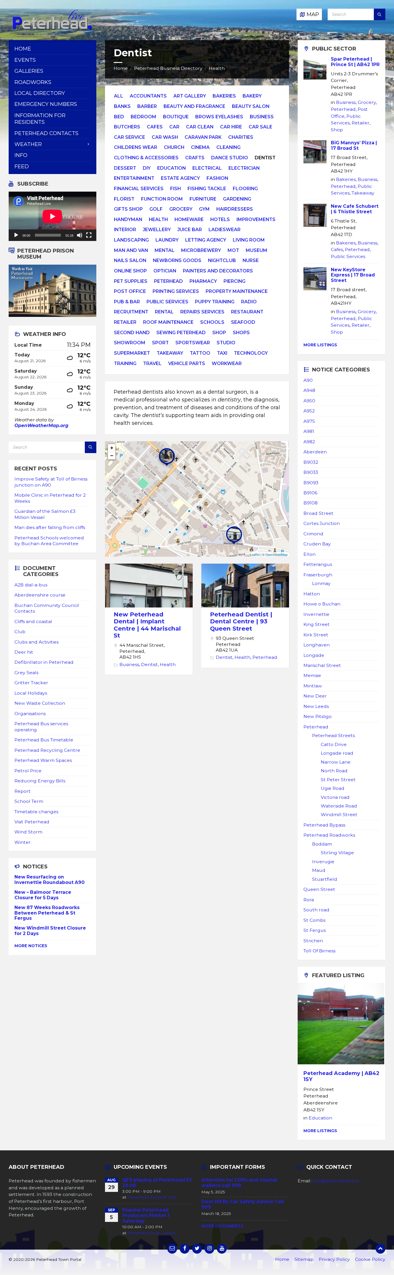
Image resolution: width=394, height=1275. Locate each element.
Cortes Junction (321, 523)
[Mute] (79, 235)
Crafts (194, 157)
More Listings (320, 345)
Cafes (155, 127)
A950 (309, 400)
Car (174, 127)
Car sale (260, 127)
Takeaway (170, 353)
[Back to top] (380, 1249)
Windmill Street (339, 814)
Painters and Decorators (218, 271)
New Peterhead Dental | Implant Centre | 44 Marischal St (147, 625)
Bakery (252, 96)
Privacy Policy (334, 1259)
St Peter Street (338, 779)
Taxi (222, 353)
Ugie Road (332, 788)
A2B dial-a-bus (30, 585)
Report (22, 791)
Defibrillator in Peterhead (44, 662)
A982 (309, 441)
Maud (318, 870)
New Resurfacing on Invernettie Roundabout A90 (49, 879)
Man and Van (131, 250)
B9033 (310, 472)
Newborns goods (177, 260)
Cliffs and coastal (33, 621)
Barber (147, 106)
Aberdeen (315, 452)
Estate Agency (180, 178)
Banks (122, 106)
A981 (308, 431)
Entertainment (134, 178)
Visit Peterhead (31, 822)
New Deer (315, 696)
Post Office (130, 291)
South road (316, 910)
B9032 (310, 462)
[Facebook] (185, 1249)
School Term (28, 801)
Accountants (148, 96)
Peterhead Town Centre (151, 1233)
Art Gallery (189, 96)
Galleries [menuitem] (28, 71)
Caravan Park (203, 137)
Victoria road (335, 797)
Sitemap (304, 1259)
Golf (156, 209)
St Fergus (314, 930)
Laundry (167, 240)
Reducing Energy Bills (39, 781)
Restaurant (247, 312)
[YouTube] (222, 1249)
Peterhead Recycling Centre (47, 750)
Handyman (128, 219)
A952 (309, 411)
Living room (249, 240)
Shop (219, 332)
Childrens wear (135, 147)
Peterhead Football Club (152, 1197)
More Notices (30, 945)
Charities (240, 137)
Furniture (203, 199)
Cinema (200, 147)
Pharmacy (203, 281)
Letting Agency (205, 240)
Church (174, 147)
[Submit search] (379, 14)
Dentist (149, 664)
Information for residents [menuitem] (39, 118)
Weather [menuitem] (28, 144)
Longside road (337, 753)
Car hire (231, 127)
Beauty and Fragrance (194, 106)
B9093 (310, 482)
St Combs (314, 920)
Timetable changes (36, 811)
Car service (129, 137)
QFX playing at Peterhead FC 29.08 (157, 1182)
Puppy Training (214, 301)
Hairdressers (234, 209)
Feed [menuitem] (21, 166)
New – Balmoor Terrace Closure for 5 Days (42, 894)
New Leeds (316, 706)
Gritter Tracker (31, 682)
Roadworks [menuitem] (32, 82)
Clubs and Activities (36, 642)
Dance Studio (229, 157)
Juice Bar (189, 229)
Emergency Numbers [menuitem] (45, 104)
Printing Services (176, 291)
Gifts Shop (128, 209)
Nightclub (222, 260)
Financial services (139, 188)
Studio (226, 342)
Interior (125, 229)
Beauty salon (250, 106)
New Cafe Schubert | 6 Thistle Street (354, 208)
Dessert (125, 168)
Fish (175, 188)
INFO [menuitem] (20, 155)
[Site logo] (52, 28)
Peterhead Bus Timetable (43, 740)
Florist (124, 199)
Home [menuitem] (22, 49)
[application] (52, 216)
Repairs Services (202, 312)
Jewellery (157, 229)
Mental (165, 250)
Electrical (207, 168)
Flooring (245, 188)
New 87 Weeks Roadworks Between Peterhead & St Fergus (47, 913)
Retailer (125, 322)
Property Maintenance (237, 291)
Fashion (217, 178)
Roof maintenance (168, 322)
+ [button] (111, 448)
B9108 (310, 503)
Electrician (244, 168)
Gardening (237, 199)
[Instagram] (209, 1249)
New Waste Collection (39, 703)
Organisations (30, 713)
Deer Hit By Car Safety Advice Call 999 (242, 1204)
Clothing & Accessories (146, 157)
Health (217, 68)
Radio (249, 301)
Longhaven (316, 645)
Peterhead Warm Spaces (43, 760)
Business (262, 116)
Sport (160, 342)
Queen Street (319, 889)
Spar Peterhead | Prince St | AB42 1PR (355, 61)
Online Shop (130, 271)
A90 (308, 380)
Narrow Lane (335, 762)
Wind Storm (28, 832)
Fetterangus (317, 564)
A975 (309, 421)
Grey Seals (26, 672)
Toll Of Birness (319, 951)
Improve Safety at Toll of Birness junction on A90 (50, 481)
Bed (119, 116)
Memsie (312, 675)
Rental (164, 312)
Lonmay (321, 583)
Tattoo (200, 353)
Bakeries (224, 96)
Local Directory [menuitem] (39, 93)
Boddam (322, 844)
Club (19, 631)
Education (171, 168)
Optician (164, 271)
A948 (309, 390)
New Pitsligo (317, 716)
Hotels (220, 219)
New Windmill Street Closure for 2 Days (50, 930)
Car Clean (199, 127)
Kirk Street (315, 635)
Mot (233, 250)
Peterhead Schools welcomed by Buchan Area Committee (49, 540)
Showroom (129, 342)
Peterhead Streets (333, 735)
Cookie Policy (370, 1259)
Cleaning (228, 147)
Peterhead (168, 281)
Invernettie (316, 614)
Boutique (176, 116)
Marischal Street (322, 665)
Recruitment (131, 312)
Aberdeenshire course (39, 595)
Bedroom (143, 116)
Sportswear (192, 342)
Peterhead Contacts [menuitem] (46, 133)
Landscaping (131, 240)
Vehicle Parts (186, 363)
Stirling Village (337, 852)
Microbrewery (201, 250)
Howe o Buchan (321, 604)
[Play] (16, 235)
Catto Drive (334, 744)
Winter (22, 842)
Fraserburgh (317, 574)
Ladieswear (225, 229)
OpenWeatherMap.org (41, 425)
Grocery (180, 209)
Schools (212, 322)
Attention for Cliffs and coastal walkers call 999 (239, 1182)
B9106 (310, 493)
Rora (308, 899)
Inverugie (323, 861)
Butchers (127, 127)
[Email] (172, 1249)
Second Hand (132, 332)
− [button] (111, 456)
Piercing (234, 281)
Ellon (309, 554)
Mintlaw (312, 686)
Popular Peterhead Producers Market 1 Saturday (146, 1215)
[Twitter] (197, 1249)
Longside (313, 655)
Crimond (313, 533)
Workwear (227, 363)
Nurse (251, 260)
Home (121, 68)
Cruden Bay (317, 544)
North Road (334, 770)
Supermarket (132, 353)
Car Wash (165, 137)
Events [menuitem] (25, 60)
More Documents (222, 1226)
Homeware (189, 219)
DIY (147, 168)
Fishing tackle (206, 188)
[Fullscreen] (89, 235)
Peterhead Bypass (324, 825)
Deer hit (23, 652)
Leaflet (255, 554)
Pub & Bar (127, 301)
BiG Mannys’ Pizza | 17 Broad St (354, 145)
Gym (204, 209)
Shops (241, 332)
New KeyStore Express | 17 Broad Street (353, 275)
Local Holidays (30, 693)
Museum (256, 250)
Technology (251, 353)
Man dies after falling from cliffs (49, 527)
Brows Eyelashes (219, 116)
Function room (162, 199)
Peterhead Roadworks (329, 835)
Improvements (256, 219)
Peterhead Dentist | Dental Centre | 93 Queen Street (241, 621)
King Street (316, 624)
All (118, 96)
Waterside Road (339, 806)
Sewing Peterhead (181, 332)
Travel (152, 363)
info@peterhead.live (335, 1181)
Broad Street (318, 513)
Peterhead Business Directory (168, 68)
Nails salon (130, 260)
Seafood (243, 322)
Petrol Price (28, 770)
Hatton (311, 594)
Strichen (313, 940)
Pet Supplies (130, 281)
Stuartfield (324, 879)
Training (125, 363)
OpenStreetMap (276, 554)
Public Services (167, 301)
